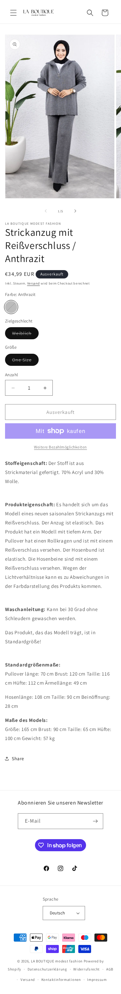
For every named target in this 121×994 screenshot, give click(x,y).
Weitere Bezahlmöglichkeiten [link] (60, 446)
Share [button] (18, 758)
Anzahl (11, 375)
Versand (33, 283)
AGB (109, 969)
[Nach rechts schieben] (75, 211)
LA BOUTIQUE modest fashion (57, 961)
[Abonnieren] (95, 821)
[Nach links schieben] (45, 211)
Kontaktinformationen (61, 979)
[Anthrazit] (11, 307)
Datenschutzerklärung (47, 969)
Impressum (97, 979)
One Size (25, 361)
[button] (13, 12)
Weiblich (25, 334)
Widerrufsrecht (86, 969)
